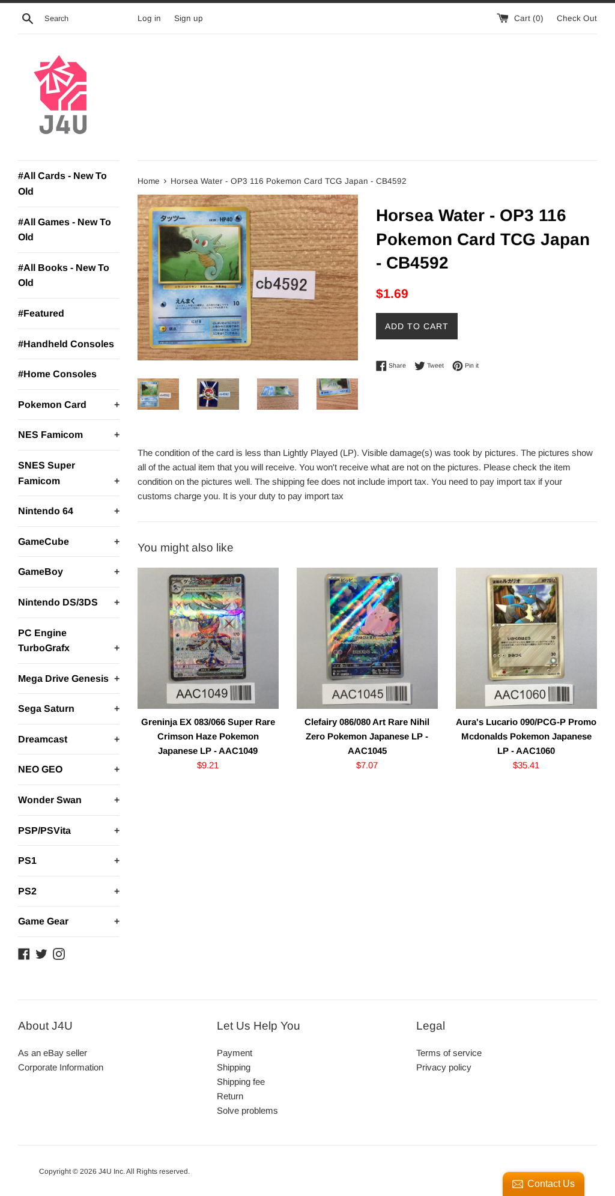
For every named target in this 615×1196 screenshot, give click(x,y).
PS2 (69, 891)
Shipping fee (241, 1081)
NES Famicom (69, 435)
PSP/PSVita (69, 830)
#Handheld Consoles (66, 344)
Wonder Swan (69, 800)
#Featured (41, 313)
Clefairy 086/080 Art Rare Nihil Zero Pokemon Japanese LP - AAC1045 (366, 736)
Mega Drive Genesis (69, 678)
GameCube (69, 541)
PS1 (69, 860)
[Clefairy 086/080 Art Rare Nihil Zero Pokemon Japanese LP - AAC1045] (367, 638)
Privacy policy (443, 1067)
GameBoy (69, 571)
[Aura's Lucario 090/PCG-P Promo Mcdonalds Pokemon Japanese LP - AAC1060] (526, 638)
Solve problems (247, 1110)
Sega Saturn (69, 708)
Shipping (233, 1067)
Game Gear (69, 921)
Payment (234, 1053)
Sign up (188, 18)
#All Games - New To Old (64, 230)
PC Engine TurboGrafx (69, 641)
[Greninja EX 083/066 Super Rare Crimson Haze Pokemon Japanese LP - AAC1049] (208, 638)
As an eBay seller (52, 1053)
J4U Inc (110, 1171)
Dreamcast (69, 739)
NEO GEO (69, 769)
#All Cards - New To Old (62, 183)
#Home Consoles (57, 374)
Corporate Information (60, 1067)
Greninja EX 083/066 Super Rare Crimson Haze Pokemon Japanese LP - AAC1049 (208, 736)
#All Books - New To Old (63, 275)
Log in (149, 18)
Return (230, 1096)
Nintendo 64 (69, 511)
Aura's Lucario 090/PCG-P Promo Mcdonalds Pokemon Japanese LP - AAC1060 (526, 736)
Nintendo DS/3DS (69, 602)
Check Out (577, 18)
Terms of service (449, 1053)
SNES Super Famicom (69, 473)
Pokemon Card (69, 404)
